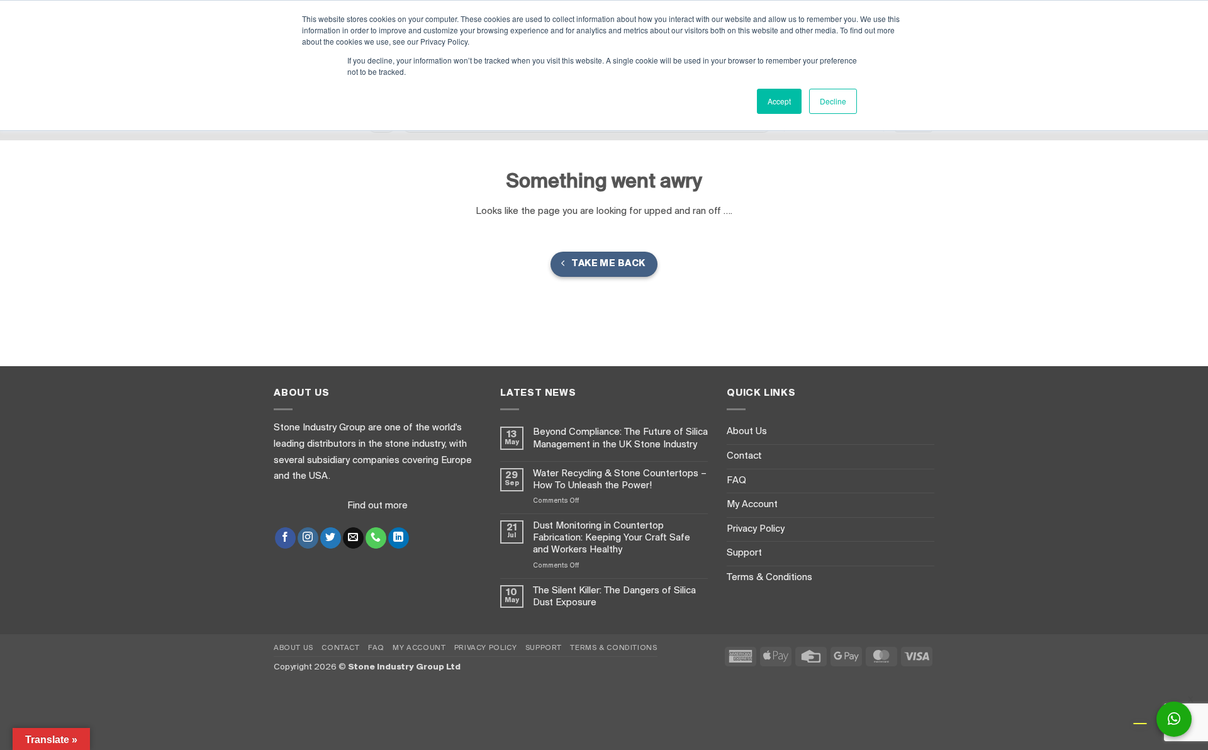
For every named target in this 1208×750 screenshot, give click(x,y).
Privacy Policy (756, 529)
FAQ (736, 481)
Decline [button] (833, 101)
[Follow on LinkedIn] (398, 538)
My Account (752, 505)
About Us (747, 432)
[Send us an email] (353, 538)
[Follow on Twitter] (330, 538)
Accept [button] (779, 101)
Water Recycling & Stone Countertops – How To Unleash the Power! (620, 480)
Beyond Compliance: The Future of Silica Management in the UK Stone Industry (620, 438)
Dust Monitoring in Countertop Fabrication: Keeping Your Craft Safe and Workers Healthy (611, 538)
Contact (744, 456)
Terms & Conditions (769, 578)
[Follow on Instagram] (308, 538)
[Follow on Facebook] (285, 538)
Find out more (377, 506)
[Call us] (376, 538)
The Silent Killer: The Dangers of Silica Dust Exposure (614, 597)
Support (744, 553)
